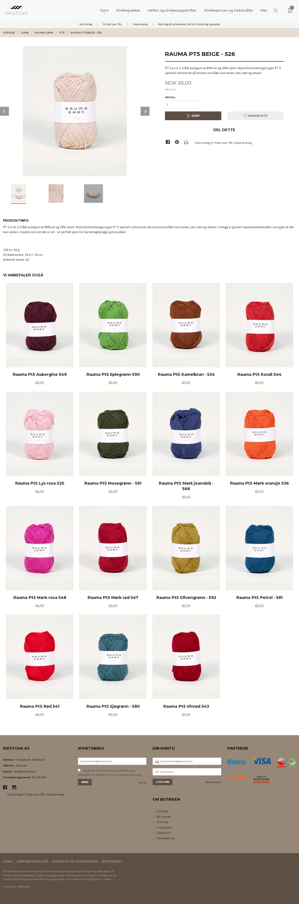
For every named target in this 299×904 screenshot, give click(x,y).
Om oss (162, 822)
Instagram (164, 827)
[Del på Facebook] (167, 142)
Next (145, 111)
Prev (4, 111)
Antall (170, 97)
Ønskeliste (257, 116)
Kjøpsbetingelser (32, 861)
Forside (162, 811)
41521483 (21, 765)
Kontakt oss (166, 838)
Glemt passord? (213, 782)
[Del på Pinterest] (177, 142)
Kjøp (196, 116)
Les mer (142, 782)
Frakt (8, 861)
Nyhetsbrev (111, 861)
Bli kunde (164, 817)
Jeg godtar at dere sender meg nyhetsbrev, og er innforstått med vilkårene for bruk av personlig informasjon (110, 773)
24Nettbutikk (23, 886)
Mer (264, 10)
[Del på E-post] (186, 142)
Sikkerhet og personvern (75, 861)
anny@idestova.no (25, 771)
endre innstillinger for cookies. (95, 879)
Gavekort (164, 833)
